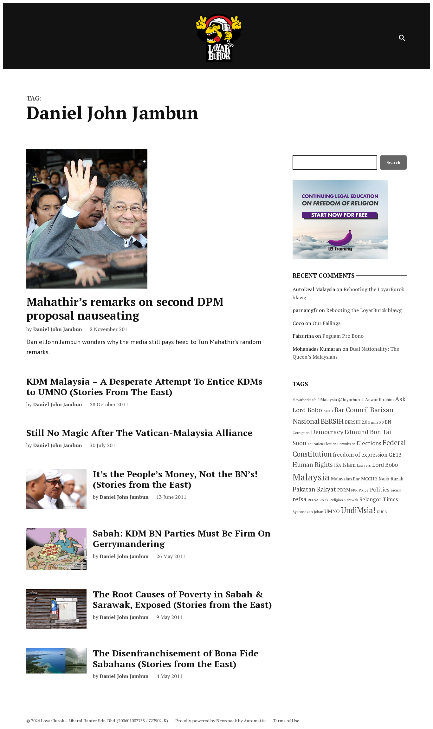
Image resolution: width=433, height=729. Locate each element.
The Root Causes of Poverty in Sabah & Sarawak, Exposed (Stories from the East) (182, 599)
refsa (300, 499)
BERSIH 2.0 (356, 422)
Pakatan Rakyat (314, 489)
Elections (369, 443)
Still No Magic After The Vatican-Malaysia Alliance (139, 433)
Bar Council (351, 410)
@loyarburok (351, 399)
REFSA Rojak (318, 500)
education (315, 444)
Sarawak (351, 500)
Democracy (327, 431)
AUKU (328, 410)
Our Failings (326, 323)
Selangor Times (378, 499)
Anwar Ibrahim (379, 399)
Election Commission (339, 444)
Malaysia (311, 477)
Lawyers (364, 465)
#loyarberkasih (305, 399)
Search (393, 162)
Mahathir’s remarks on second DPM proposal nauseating (124, 308)
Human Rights (313, 464)
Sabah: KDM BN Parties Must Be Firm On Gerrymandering (182, 538)
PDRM (343, 490)
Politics (380, 489)
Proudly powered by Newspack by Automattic (221, 721)
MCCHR (369, 479)
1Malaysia (327, 399)
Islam (349, 464)
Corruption (301, 433)
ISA (337, 465)
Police (364, 490)
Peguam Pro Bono (343, 335)
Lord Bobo (385, 464)
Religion (336, 500)
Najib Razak (390, 479)
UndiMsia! (358, 510)
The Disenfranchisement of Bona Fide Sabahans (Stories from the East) (175, 658)
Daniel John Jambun (57, 329)
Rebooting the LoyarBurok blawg (364, 310)
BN (388, 422)
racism (396, 490)
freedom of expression (360, 454)
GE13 (395, 454)
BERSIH (332, 421)
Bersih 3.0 (376, 422)
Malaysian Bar (345, 479)
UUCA (382, 511)
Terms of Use (286, 721)
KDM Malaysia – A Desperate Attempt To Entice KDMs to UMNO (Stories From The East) (144, 386)
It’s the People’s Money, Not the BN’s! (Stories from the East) (175, 479)
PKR (354, 490)
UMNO (332, 511)
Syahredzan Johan (308, 511)
